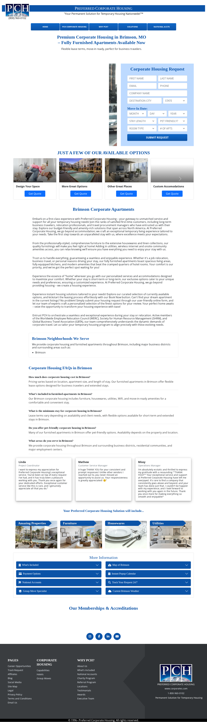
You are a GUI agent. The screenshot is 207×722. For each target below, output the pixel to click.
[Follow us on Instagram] (89, 636)
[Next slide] (109, 105)
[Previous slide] (21, 105)
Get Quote (80, 193)
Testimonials (84, 690)
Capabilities (43, 670)
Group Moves (44, 678)
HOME (45, 26)
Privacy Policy (15, 694)
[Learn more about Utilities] (171, 535)
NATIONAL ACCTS (162, 26)
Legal (10, 690)
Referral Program (86, 682)
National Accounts (87, 674)
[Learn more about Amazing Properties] (36, 535)
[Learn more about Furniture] (81, 535)
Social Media (15, 682)
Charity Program (86, 678)
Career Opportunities (19, 665)
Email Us (12, 702)
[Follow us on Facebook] (99, 636)
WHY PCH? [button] (103, 26)
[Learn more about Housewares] (126, 535)
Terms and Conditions (20, 698)
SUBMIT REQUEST (157, 137)
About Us (82, 665)
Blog (10, 678)
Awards (81, 694)
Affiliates (12, 674)
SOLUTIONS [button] (132, 26)
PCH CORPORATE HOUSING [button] (74, 26)
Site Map (12, 686)
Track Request (15, 670)
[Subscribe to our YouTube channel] (117, 636)
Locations (82, 686)
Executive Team (85, 698)
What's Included (86, 670)
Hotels (40, 674)
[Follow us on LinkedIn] (108, 636)
